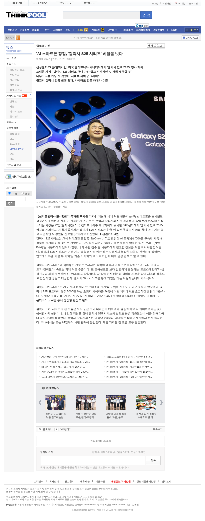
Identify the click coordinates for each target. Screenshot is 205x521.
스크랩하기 (65, 429)
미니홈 (181, 3)
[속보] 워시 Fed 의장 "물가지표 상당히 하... (129, 361)
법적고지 (166, 481)
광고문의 (69, 481)
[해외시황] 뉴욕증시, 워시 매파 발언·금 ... (63, 366)
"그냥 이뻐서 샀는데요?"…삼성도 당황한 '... (64, 376)
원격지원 (193, 3)
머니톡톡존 (98, 29)
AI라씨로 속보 (14, 95)
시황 (12, 106)
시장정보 (57, 29)
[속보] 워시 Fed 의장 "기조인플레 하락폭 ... (129, 366)
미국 (12, 139)
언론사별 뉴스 (14, 164)
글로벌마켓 (12, 128)
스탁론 (174, 29)
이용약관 (100, 481)
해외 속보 (15, 134)
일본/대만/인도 (17, 149)
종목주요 (14, 84)
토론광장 (12, 29)
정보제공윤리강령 (146, 481)
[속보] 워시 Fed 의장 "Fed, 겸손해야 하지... (129, 376)
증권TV (82, 29)
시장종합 (14, 79)
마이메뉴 (191, 29)
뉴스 (67, 29)
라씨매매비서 (143, 29)
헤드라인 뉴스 (17, 69)
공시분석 (14, 116)
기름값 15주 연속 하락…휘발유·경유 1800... (64, 371)
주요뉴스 (11, 64)
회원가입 (166, 3)
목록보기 (158, 429)
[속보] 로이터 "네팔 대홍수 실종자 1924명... (130, 371)
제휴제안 (85, 481)
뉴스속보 (11, 58)
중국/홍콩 (15, 144)
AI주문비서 (158, 29)
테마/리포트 (16, 111)
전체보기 (14, 101)
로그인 (155, 3)
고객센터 (38, 481)
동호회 (35, 29)
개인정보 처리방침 (121, 481)
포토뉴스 (11, 122)
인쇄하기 (47, 429)
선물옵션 (24, 29)
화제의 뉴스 (16, 89)
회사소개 (54, 481)
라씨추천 (128, 29)
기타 (12, 159)
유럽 (12, 154)
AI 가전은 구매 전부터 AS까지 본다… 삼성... (64, 356)
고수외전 (112, 29)
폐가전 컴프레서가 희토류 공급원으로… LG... (65, 361)
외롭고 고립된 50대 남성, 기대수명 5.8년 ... (129, 356)
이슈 (47, 29)
